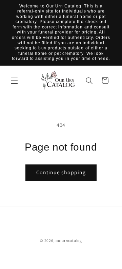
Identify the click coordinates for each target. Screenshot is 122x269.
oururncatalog (69, 240)
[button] (14, 80)
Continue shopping (61, 172)
